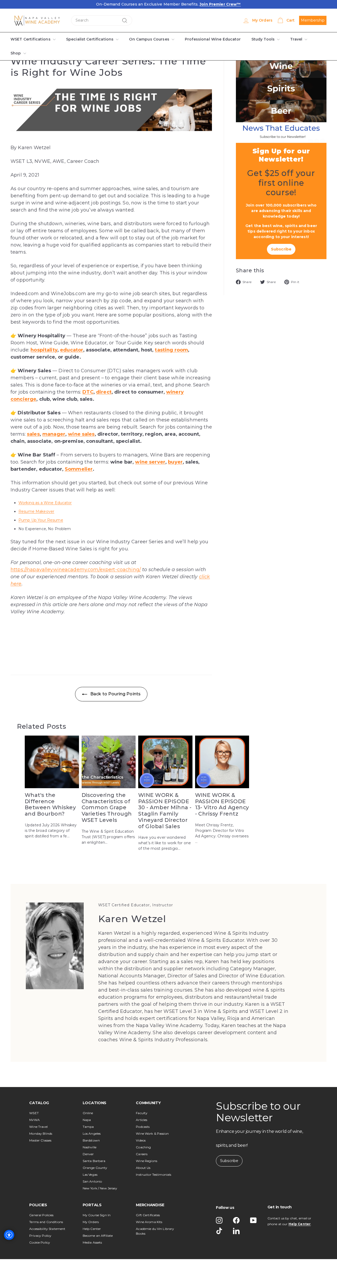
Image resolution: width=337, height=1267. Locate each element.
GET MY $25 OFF (103, 678)
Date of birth (69, 662)
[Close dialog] (293, 556)
